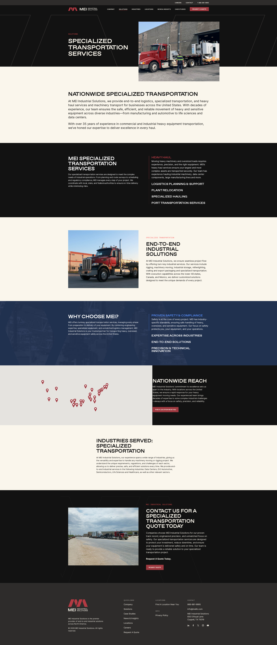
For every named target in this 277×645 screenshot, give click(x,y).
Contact (189, 3)
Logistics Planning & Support (177, 184)
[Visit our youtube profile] (208, 625)
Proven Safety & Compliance (177, 315)
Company (111, 9)
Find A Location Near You (167, 604)
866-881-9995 (194, 604)
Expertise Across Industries (176, 335)
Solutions (123, 9)
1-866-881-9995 (203, 3)
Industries (136, 9)
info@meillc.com (195, 609)
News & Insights (164, 9)
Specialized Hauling (169, 196)
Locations (149, 9)
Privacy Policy (161, 615)
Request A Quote (131, 632)
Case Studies (180, 9)
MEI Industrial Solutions (77, 619)
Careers (178, 3)
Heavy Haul (161, 157)
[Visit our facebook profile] (193, 625)
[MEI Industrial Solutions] (82, 9)
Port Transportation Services (178, 202)
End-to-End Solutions (171, 342)
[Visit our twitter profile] (198, 625)
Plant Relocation (167, 190)
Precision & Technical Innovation (170, 350)
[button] (71, 401)
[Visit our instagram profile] (203, 625)
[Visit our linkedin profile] (188, 625)
